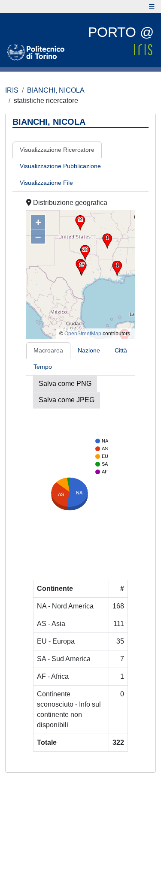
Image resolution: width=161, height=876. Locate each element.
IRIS (11, 90)
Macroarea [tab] (48, 350)
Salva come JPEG (66, 399)
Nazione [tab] (89, 350)
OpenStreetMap (82, 334)
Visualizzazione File (46, 182)
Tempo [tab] (42, 366)
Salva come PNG (65, 383)
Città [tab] (121, 350)
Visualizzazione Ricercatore (57, 149)
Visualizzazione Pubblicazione (60, 166)
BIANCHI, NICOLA (56, 90)
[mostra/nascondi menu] (152, 6)
